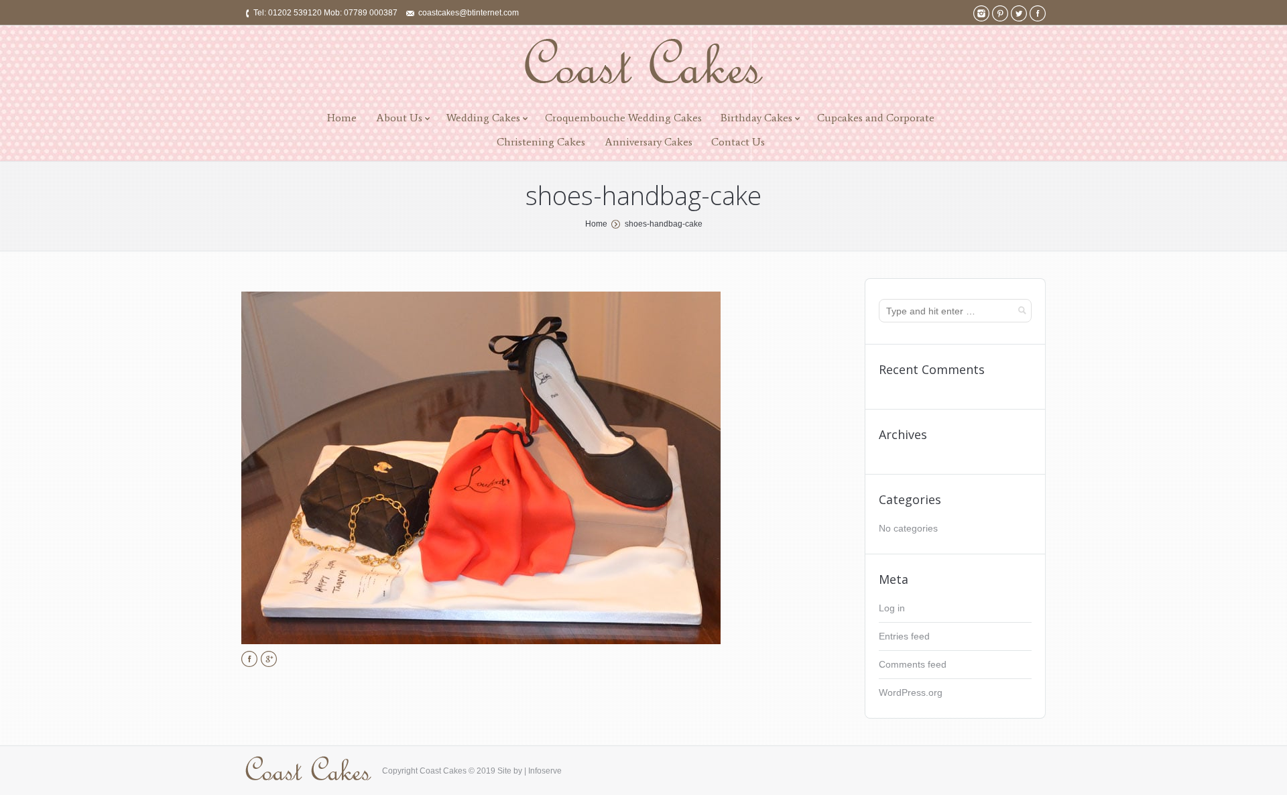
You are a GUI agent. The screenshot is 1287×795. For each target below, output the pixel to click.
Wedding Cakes (483, 117)
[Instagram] (981, 13)
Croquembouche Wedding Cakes (623, 117)
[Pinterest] (1000, 13)
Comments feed (912, 664)
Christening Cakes (541, 141)
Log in (892, 608)
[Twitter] (1019, 13)
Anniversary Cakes (648, 141)
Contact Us (738, 141)
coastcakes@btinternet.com (468, 12)
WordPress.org (910, 692)
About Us (399, 117)
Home (342, 117)
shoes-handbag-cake (663, 224)
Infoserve (545, 771)
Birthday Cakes (756, 117)
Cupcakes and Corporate (875, 117)
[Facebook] (1038, 13)
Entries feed (904, 636)
